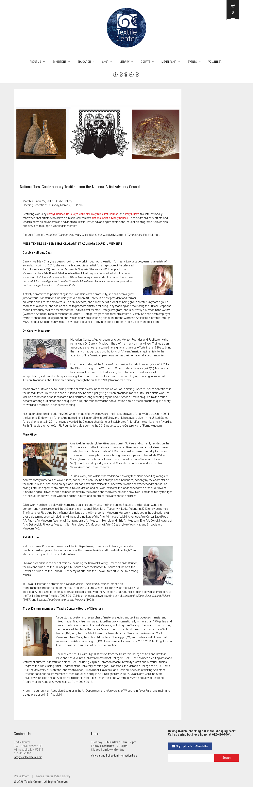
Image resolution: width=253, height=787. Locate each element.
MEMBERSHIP (169, 61)
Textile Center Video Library (53, 776)
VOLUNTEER (215, 61)
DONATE (145, 61)
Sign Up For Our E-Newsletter (192, 746)
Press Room (21, 776)
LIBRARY (124, 61)
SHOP (105, 61)
